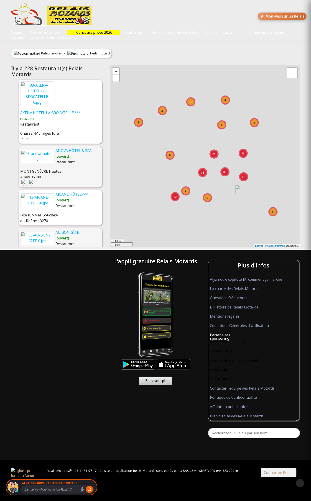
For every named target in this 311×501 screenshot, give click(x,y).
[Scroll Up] (300, 483)
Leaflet (259, 245)
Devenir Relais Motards (50, 38)
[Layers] (292, 73)
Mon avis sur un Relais (284, 16)
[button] (253, 335)
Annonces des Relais (266, 32)
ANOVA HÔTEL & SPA (74, 150)
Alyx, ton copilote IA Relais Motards (50, 483)
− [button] (116, 78)
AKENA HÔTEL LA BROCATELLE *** (50, 112)
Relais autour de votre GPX (176, 32)
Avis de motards (218, 32)
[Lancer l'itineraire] (89, 489)
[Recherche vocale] (82, 489)
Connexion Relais (278, 472)
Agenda (16, 38)
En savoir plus (156, 380)
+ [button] (116, 71)
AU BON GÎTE (67, 232)
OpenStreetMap (276, 245)
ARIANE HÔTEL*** (72, 194)
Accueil (16, 32)
